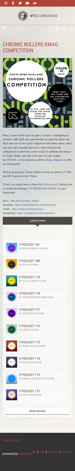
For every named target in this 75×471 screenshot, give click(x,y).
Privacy (53, 452)
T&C (42, 452)
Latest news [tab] (38, 220)
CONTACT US (11, 440)
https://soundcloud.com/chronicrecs (36, 213)
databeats (25, 453)
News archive (37, 411)
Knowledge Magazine (52, 160)
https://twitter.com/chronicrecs (28, 209)
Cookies (67, 452)
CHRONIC (11, 160)
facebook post (50, 184)
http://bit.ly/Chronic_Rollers (25, 200)
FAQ (34, 452)
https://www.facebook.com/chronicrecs (35, 205)
